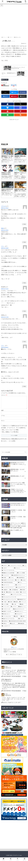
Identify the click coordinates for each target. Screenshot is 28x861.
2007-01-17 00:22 (4, 208)
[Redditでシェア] (17, 557)
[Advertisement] (14, 22)
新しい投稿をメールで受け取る (10, 432)
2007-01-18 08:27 (4, 347)
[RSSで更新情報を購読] (20, 114)
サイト (3, 420)
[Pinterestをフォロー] (20, 111)
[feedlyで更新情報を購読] (7, 114)
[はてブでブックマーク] (23, 557)
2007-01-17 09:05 (4, 248)
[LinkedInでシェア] (17, 561)
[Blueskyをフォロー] (7, 107)
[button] (22, 96)
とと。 (3, 246)
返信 (25, 224)
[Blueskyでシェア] (17, 553)
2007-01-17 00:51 (4, 230)
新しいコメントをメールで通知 (10, 429)
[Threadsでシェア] (11, 557)
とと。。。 (14, 647)
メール (3, 415)
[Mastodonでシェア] (11, 553)
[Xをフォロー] (20, 104)
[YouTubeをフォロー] (7, 111)
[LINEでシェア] (5, 561)
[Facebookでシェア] (5, 557)
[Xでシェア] (5, 553)
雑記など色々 (5, 79)
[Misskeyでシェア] (23, 553)
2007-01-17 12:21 (4, 288)
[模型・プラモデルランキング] (5, 85)
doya (2, 228)
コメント (4, 395)
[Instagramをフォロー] (20, 107)
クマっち (3, 206)
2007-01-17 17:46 (4, 317)
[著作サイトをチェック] (7, 104)
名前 (2, 410)
